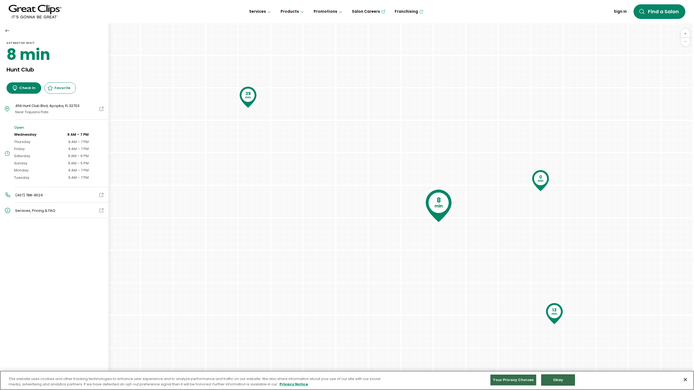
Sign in (620, 11)
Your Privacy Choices (513, 379)
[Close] (685, 379)
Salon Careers (366, 11)
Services (257, 11)
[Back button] (7, 30)
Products (290, 11)
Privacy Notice (293, 384)
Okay (558, 379)
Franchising (406, 11)
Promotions (325, 11)
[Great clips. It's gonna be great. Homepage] (35, 11)
